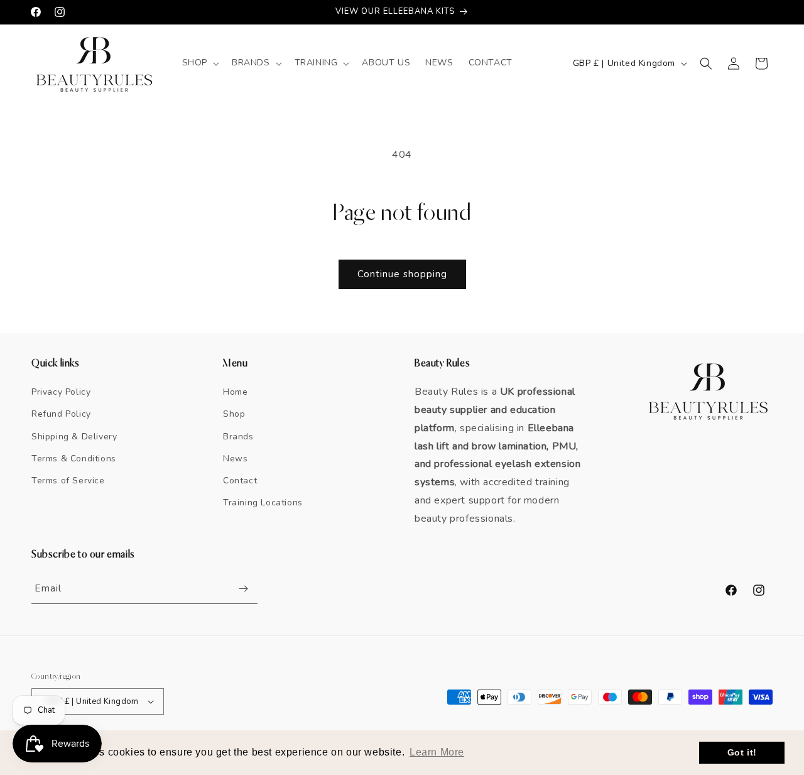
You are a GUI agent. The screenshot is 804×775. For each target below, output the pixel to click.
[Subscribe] (243, 588)
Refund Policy (61, 414)
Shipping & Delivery (74, 436)
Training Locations (263, 502)
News (235, 458)
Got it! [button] (742, 752)
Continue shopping (402, 274)
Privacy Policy (60, 392)
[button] (199, 63)
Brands (238, 436)
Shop (234, 414)
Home (235, 392)
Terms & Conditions (73, 458)
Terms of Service (68, 480)
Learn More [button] (437, 752)
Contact (240, 480)
